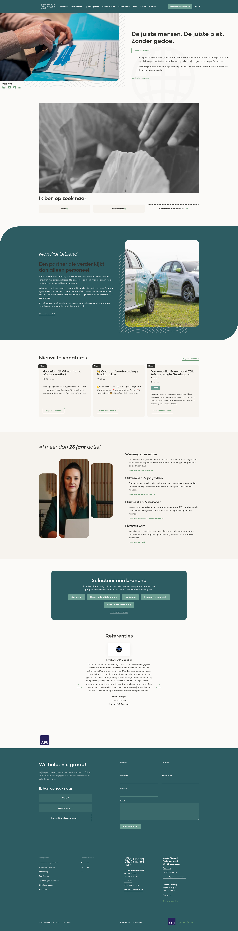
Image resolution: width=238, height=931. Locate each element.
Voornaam (123, 763)
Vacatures (64, 6)
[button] (54, 410)
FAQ (135, 6)
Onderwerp (123, 788)
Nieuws (143, 6)
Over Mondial (124, 6)
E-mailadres (124, 775)
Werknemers (76, 6)
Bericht (122, 801)
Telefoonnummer (167, 775)
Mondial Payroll (108, 6)
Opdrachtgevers (92, 6)
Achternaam (165, 763)
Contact (152, 6)
